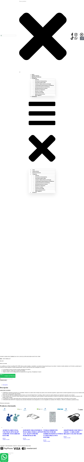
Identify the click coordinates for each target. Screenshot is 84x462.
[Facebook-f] (72, 34)
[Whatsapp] (76, 38)
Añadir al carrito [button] (6, 439)
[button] (42, 133)
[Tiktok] (72, 38)
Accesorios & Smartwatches (41, 81)
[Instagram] (76, 34)
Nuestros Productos (36, 172)
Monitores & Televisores (40, 89)
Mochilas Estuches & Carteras (41, 88)
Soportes (37, 79)
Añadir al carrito (3, 380)
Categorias (34, 78)
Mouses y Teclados (39, 91)
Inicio (33, 169)
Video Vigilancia (38, 95)
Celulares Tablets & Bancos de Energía (43, 83)
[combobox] (26, 1)
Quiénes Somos (35, 171)
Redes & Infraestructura (40, 94)
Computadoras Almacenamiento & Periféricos (44, 85)
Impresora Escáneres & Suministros (42, 86)
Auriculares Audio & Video (40, 82)
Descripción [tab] (5, 384)
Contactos (34, 96)
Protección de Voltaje (39, 92)
